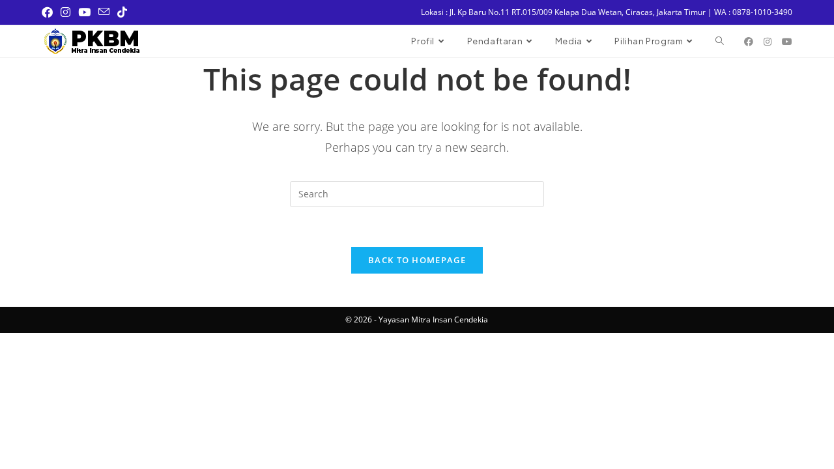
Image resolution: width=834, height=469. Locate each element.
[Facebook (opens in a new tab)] (49, 12)
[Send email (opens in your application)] (103, 12)
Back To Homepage (417, 260)
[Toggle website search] (720, 41)
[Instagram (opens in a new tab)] (65, 12)
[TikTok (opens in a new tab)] (122, 12)
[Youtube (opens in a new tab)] (84, 12)
